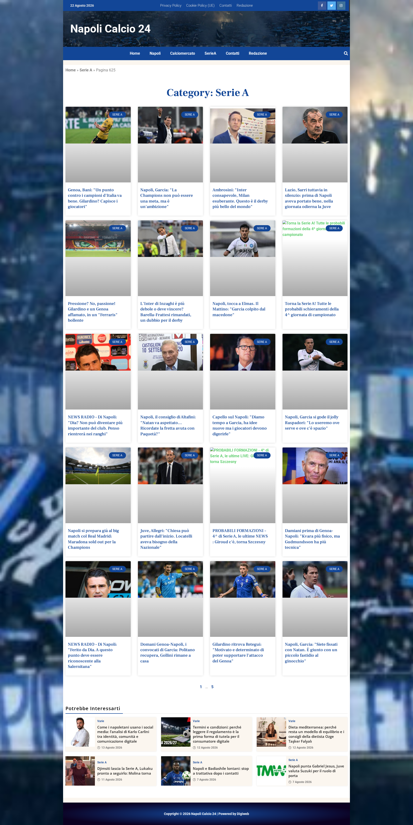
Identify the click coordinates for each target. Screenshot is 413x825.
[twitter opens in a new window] (331, 5)
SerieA (210, 53)
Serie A (86, 70)
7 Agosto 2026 (206, 779)
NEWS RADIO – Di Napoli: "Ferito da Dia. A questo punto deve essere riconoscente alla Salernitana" (92, 656)
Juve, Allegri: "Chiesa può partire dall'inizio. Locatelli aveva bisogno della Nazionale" (166, 539)
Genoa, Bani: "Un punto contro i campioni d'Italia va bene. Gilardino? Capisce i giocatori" (95, 198)
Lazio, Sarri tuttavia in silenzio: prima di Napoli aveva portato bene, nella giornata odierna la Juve (309, 198)
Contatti (225, 5)
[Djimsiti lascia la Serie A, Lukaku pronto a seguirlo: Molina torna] (80, 771)
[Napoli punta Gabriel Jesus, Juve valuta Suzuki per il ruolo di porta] (271, 771)
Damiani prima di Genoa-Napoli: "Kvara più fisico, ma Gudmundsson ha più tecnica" (312, 539)
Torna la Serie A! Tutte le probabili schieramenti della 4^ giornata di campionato (312, 309)
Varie (100, 721)
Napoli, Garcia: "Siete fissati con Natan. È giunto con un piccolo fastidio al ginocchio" (311, 653)
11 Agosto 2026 (111, 779)
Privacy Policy (170, 5)
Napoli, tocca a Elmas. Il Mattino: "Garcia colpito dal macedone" (238, 309)
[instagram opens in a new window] (341, 5)
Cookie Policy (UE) (200, 5)
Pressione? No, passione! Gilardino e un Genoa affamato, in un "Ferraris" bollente (93, 312)
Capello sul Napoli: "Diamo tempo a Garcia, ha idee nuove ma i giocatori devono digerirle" (239, 425)
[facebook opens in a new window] (322, 5)
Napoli (155, 53)
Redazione (245, 5)
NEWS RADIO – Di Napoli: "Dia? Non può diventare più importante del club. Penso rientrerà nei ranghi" (95, 425)
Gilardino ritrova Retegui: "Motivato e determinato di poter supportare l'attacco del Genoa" (238, 653)
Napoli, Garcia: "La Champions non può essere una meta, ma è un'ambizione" (166, 198)
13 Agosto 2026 (111, 747)
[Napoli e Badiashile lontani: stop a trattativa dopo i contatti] (175, 771)
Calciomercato (182, 53)
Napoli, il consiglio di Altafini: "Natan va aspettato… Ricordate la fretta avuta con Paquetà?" (168, 425)
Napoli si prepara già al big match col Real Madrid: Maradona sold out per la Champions (93, 539)
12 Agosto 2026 (207, 747)
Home (135, 53)
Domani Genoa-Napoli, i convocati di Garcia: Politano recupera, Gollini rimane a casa (167, 653)
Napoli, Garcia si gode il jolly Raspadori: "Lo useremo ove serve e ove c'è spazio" (312, 422)
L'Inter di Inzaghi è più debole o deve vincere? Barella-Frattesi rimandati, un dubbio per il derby (165, 312)
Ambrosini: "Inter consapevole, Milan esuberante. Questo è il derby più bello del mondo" (240, 198)
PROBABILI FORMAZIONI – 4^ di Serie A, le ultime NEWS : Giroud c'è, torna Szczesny (240, 536)
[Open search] (346, 53)
